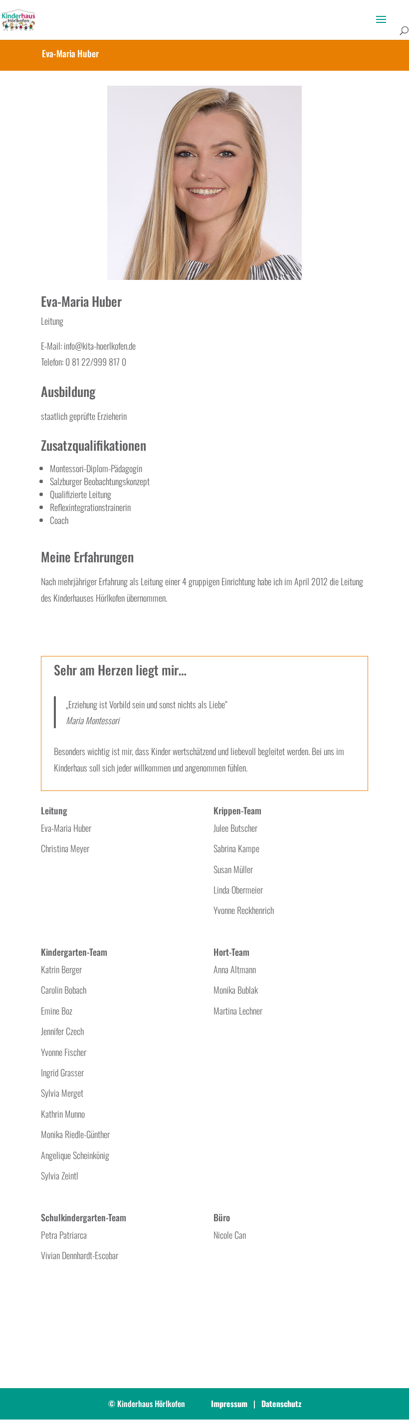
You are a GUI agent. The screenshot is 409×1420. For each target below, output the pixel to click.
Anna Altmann (234, 969)
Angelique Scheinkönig (75, 1155)
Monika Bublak (235, 989)
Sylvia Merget (62, 1092)
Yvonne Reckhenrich (243, 910)
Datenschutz (281, 1404)
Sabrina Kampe (236, 848)
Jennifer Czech (62, 1031)
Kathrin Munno (63, 1113)
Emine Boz (56, 1010)
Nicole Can (229, 1234)
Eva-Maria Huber (66, 827)
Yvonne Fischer (63, 1051)
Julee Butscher (235, 827)
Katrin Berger (61, 969)
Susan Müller (233, 869)
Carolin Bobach (63, 989)
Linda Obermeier (238, 889)
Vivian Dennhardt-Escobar (79, 1255)
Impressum (229, 1404)
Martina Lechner (237, 1010)
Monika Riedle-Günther (75, 1134)
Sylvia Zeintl (59, 1175)
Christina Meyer (65, 848)
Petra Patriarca (64, 1234)
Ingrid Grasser (62, 1072)
